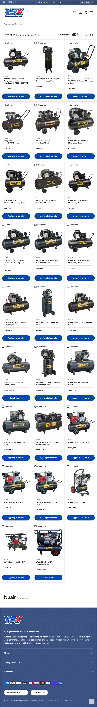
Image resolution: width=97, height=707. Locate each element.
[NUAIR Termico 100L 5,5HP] (81, 423)
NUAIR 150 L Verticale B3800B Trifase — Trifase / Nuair (47, 80)
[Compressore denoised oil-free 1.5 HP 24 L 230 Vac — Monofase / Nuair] (81, 59)
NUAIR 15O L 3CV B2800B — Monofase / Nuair (46, 202)
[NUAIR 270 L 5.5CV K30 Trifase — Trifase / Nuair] (16, 303)
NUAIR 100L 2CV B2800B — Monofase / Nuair (78, 142)
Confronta (65, 34)
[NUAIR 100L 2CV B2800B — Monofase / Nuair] (81, 121)
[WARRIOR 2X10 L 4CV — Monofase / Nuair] (48, 543)
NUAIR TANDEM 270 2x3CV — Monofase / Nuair (47, 443)
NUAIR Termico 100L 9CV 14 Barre (46, 503)
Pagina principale (10, 24)
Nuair (21, 24)
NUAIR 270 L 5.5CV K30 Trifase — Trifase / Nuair (15, 324)
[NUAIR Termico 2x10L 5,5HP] (16, 543)
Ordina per (9, 34)
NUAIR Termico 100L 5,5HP (78, 442)
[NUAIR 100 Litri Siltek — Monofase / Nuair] (48, 121)
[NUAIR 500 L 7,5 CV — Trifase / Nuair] (81, 303)
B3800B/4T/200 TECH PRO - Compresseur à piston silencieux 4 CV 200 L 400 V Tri (16, 81)
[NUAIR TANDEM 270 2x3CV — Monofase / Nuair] (48, 423)
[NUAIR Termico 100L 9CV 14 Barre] (48, 483)
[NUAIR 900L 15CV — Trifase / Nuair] (81, 363)
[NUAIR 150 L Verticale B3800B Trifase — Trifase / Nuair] (48, 59)
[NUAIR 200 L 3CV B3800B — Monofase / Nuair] (48, 241)
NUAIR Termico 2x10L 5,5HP (14, 562)
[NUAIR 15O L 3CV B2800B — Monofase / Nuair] (48, 181)
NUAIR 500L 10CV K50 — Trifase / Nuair (13, 383)
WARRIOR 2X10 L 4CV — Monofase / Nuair (45, 563)
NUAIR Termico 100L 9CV (13, 502)
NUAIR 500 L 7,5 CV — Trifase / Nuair (80, 324)
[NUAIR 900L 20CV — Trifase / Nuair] (16, 423)
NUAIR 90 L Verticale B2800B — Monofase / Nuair (48, 383)
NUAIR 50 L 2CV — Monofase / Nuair (47, 324)
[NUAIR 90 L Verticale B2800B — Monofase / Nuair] (48, 363)
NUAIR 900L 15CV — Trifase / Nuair (79, 383)
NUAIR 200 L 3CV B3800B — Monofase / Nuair (47, 261)
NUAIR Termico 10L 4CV (77, 502)
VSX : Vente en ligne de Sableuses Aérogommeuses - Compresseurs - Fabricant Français (41, 701)
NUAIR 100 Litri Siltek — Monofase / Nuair (45, 142)
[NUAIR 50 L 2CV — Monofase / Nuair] (48, 303)
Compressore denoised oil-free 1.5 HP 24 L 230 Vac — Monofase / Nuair (80, 81)
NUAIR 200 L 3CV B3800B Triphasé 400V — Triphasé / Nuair (14, 262)
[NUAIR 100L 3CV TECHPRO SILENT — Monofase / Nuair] (16, 181)
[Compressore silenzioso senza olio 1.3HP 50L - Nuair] (16, 121)
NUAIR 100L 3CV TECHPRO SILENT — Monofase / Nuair (14, 202)
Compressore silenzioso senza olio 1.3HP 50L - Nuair (15, 142)
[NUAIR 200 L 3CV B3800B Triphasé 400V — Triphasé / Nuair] (16, 241)
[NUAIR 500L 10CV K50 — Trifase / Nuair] (16, 363)
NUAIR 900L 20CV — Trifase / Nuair (15, 443)
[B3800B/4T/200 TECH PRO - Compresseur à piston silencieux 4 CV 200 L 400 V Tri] (16, 59)
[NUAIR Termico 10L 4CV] (81, 483)
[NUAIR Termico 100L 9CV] (16, 483)
